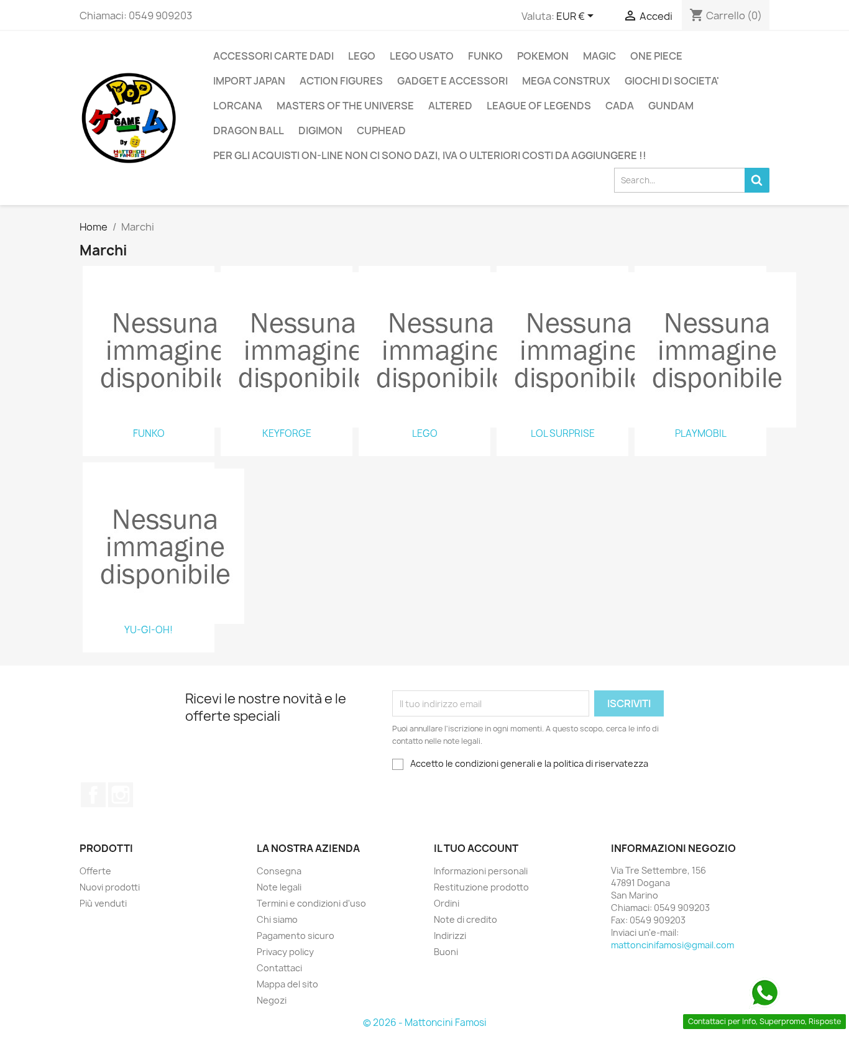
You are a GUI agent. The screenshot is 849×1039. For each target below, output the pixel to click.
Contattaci (279, 968)
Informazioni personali (481, 871)
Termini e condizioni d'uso (311, 903)
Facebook (93, 794)
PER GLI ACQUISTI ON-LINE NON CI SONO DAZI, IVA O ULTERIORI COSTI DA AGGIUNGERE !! (429, 155)
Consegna (279, 871)
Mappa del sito (287, 984)
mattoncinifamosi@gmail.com (672, 945)
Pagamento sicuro (295, 935)
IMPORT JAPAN (249, 81)
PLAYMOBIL (701, 434)
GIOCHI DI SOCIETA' (672, 81)
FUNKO (485, 56)
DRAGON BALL (248, 130)
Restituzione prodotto (481, 887)
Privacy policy (285, 952)
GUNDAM (671, 105)
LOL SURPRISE (563, 434)
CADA (619, 105)
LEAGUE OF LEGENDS (539, 105)
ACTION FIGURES (341, 81)
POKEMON (543, 56)
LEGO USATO (422, 56)
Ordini (446, 903)
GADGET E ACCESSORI (452, 81)
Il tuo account (476, 848)
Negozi (272, 1000)
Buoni (446, 952)
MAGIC (599, 56)
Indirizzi (450, 935)
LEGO (361, 56)
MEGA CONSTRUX (566, 81)
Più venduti (103, 903)
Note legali (279, 887)
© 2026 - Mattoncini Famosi (425, 1022)
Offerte (95, 871)
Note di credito (465, 919)
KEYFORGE (286, 434)
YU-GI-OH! (148, 630)
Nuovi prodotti (110, 887)
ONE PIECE (656, 56)
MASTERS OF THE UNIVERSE (345, 105)
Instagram (120, 794)
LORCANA (237, 105)
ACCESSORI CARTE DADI (273, 56)
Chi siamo (277, 919)
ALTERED (450, 105)
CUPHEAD (381, 130)
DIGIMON (320, 130)
